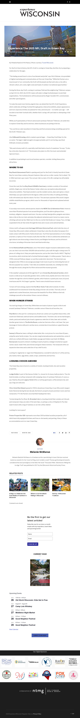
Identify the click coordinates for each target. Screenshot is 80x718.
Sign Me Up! (32, 544)
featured (14, 432)
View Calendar (13, 629)
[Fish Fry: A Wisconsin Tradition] (61, 485)
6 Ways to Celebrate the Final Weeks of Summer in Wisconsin (18, 495)
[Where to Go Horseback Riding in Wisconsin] (40, 485)
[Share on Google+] (68, 52)
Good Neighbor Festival (25, 618)
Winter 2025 (26, 432)
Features (12, 44)
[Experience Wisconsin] (40, 12)
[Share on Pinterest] (71, 52)
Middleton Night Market (25, 612)
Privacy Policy (37, 714)
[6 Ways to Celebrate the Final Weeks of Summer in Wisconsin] (18, 485)
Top (72, 714)
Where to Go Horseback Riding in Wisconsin (38, 494)
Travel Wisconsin (47, 63)
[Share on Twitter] (65, 52)
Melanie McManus (16, 52)
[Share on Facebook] (62, 52)
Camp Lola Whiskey (24, 606)
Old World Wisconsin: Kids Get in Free (32, 600)
